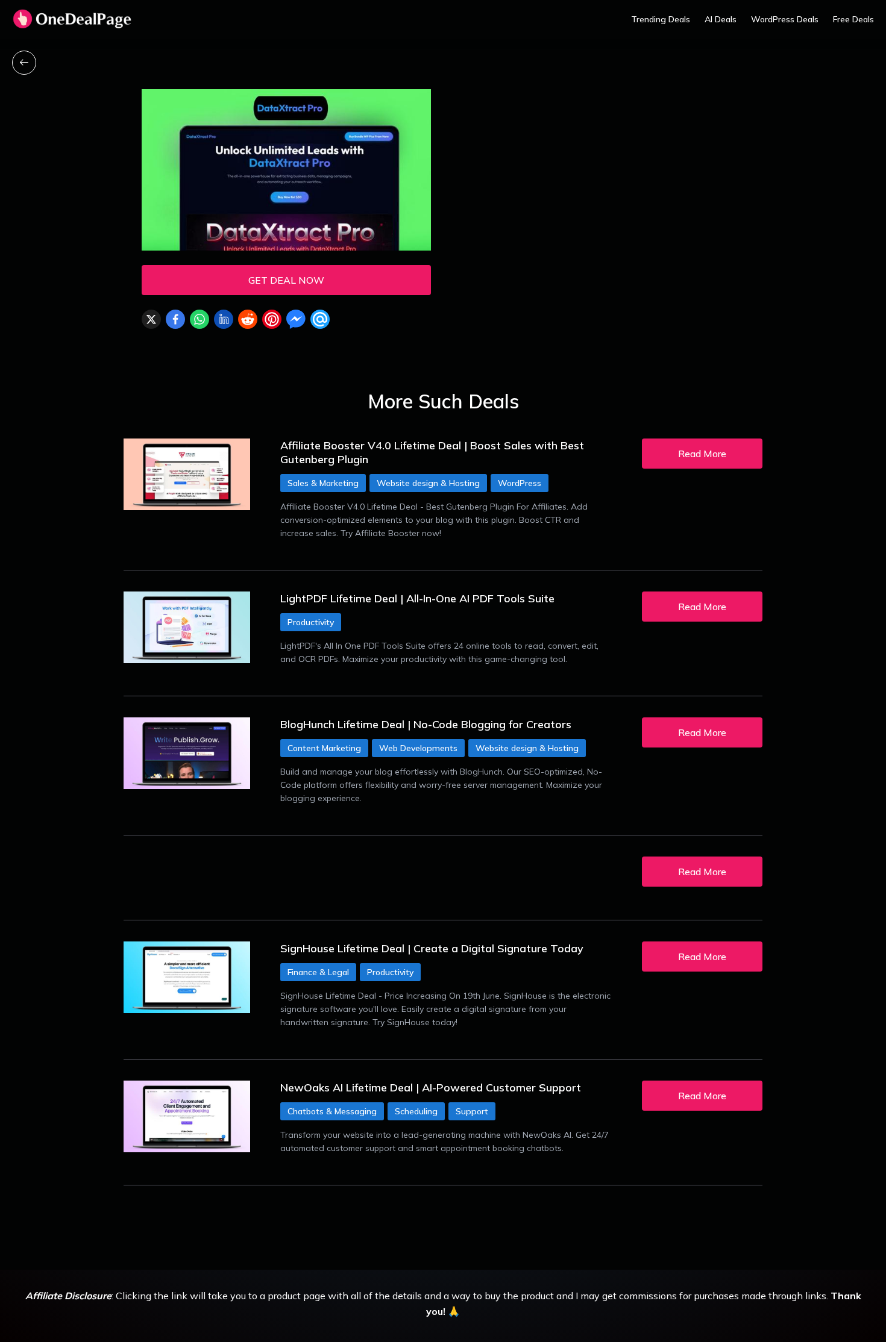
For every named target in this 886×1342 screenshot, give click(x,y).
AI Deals (721, 19)
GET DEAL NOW (286, 280)
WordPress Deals (784, 19)
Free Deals (853, 19)
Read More (702, 454)
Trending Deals (660, 19)
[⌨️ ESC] (24, 63)
